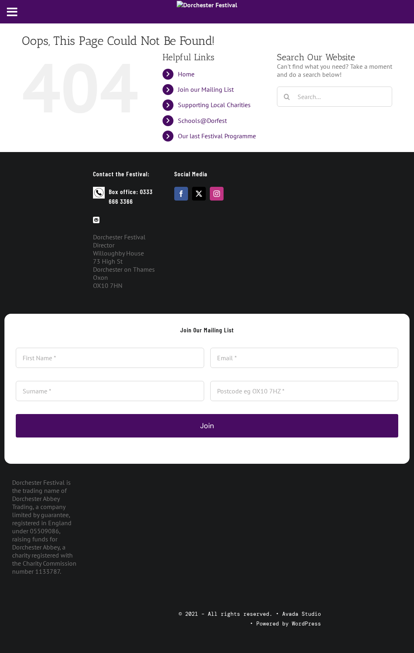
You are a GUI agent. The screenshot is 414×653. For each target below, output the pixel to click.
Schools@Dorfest (202, 120)
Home (186, 74)
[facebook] (181, 194)
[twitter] (199, 194)
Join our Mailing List (206, 89)
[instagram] (217, 194)
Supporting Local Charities (214, 105)
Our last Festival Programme (217, 136)
